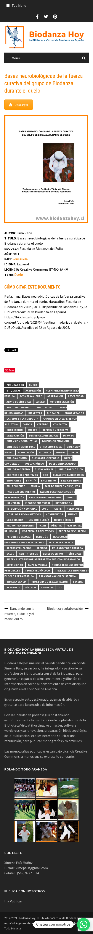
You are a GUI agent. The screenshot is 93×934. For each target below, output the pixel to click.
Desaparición (15, 435)
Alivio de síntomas (18, 401)
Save (11, 370)
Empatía (31, 480)
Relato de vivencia (61, 542)
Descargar (21, 105)
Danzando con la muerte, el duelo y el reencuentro (19, 613)
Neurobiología (39, 520)
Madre (57, 508)
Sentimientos (28, 553)
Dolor (60, 452)
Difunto (68, 435)
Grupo (70, 497)
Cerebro (42, 424)
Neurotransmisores (20, 525)
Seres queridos (53, 553)
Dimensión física (51, 446)
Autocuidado (46, 407)
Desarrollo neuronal (43, 435)
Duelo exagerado (18, 469)
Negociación (15, 520)
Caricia (27, 424)
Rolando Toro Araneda (67, 548)
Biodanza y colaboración (65, 608)
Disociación (26, 452)
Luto (45, 508)
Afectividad (76, 396)
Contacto (60, 424)
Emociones (13, 480)
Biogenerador (74, 413)
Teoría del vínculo (37, 570)
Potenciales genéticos (38, 531)
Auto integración (62, 401)
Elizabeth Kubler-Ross (68, 475)
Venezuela (20, 259)
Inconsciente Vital (37, 503)
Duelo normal (44, 469)
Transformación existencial (58, 576)
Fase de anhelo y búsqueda (62, 486)
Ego (45, 475)
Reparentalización (19, 548)
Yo (60, 587)
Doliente (45, 452)
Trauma (78, 581)
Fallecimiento (16, 486)
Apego (40, 401)
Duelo (18, 274)
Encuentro (48, 480)
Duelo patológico (70, 469)
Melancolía (74, 508)
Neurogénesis (63, 520)
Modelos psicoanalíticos (23, 514)
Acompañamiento (31, 396)
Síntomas (75, 553)
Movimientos (54, 514)
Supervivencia (37, 564)
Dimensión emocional (56, 441)
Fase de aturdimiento (20, 491)
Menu (16, 58)
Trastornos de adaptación (49, 581)
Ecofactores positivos (22, 475)
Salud (10, 553)
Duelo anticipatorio (45, 458)
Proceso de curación (73, 531)
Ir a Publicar (13, 901)
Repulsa (42, 548)
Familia (35, 486)
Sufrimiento (14, 564)
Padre (42, 525)
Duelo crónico (34, 463)
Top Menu (19, 5)
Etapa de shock (71, 480)
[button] (83, 924)
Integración (63, 503)
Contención (14, 430)
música (72, 514)
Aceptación (33, 390)
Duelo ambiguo (16, 458)
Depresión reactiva (55, 430)
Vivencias (47, 587)
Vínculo (30, 587)
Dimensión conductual (21, 441)
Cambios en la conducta (22, 418)
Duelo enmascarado (62, 463)
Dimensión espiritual (20, 446)
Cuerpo (32, 430)
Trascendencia (16, 581)
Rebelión (42, 536)
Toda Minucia (12, 928)
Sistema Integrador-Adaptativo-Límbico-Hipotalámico (43, 559)
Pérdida (56, 525)
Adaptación (55, 396)
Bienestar (35, 413)
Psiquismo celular (18, 536)
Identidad (13, 503)
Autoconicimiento (19, 407)
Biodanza (53, 413)
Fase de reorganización (45, 497)
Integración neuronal (21, 508)
